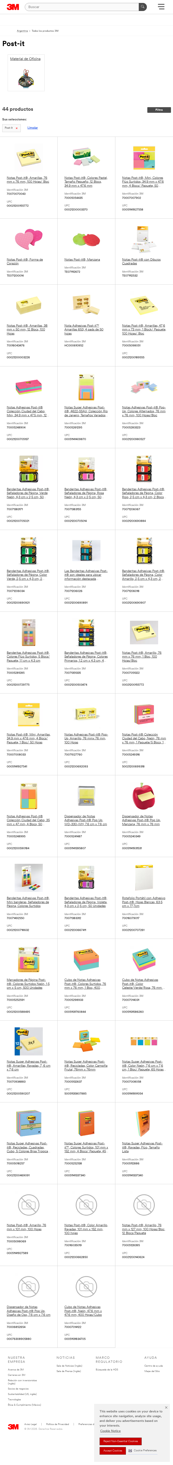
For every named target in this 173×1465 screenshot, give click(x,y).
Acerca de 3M (16, 1370)
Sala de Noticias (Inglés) (69, 1366)
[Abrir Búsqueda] (161, 8)
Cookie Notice (110, 1431)
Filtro (159, 110)
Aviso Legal (30, 1424)
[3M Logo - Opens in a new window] (13, 7)
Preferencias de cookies (91, 1424)
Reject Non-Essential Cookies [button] (120, 1441)
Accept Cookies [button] (112, 1450)
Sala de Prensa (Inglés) (69, 1371)
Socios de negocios (18, 1389)
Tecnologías (14, 1400)
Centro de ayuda (153, 1366)
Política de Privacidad (57, 1424)
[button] (142, 1450)
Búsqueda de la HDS (107, 1370)
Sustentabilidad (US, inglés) (22, 1394)
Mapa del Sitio (152, 1371)
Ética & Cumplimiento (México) (24, 1405)
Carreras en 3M (16, 1375)
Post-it (9, 128)
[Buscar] (143, 7)
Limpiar (32, 128)
